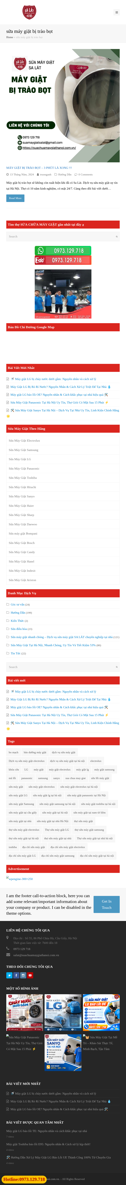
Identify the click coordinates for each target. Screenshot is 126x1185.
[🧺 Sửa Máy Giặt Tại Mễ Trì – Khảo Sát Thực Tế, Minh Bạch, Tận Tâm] (101, 1049)
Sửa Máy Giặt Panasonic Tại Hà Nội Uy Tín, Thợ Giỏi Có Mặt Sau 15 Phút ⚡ (59, 402)
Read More (15, 198)
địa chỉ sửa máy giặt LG (22, 855)
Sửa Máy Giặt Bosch (22, 543)
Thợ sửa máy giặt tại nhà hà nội (95, 838)
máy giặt (38, 769)
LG (26, 769)
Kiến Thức (17, 620)
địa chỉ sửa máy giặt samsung (57, 855)
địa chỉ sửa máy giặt (33, 847)
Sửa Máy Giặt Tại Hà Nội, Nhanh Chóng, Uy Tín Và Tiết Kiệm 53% (53, 645)
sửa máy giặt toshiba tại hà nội (98, 803)
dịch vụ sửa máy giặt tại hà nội (67, 760)
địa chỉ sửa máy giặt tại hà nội (97, 855)
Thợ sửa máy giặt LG (57, 829)
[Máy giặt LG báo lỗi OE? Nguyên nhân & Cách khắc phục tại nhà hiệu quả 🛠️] (101, 1030)
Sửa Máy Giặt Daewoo (23, 524)
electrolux (95, 760)
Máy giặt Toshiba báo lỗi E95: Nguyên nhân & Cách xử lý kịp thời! (48, 1144)
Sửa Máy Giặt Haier (21, 505)
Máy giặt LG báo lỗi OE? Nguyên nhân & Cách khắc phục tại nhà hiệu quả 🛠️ (59, 394)
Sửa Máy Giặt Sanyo (22, 496)
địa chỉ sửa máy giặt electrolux (68, 847)
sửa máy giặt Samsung (21, 803)
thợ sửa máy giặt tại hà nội (24, 838)
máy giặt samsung (104, 769)
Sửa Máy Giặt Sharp (21, 515)
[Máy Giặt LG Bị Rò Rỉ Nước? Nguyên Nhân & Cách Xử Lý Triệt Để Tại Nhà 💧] (63, 1030)
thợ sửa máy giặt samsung (89, 829)
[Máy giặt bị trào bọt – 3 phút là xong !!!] (63, 105)
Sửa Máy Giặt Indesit (22, 570)
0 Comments (86, 174)
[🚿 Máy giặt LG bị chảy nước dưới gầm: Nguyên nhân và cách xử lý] (24, 1030)
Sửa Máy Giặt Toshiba (23, 477)
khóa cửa (14, 769)
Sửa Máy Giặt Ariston (22, 580)
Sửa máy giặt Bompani (23, 533)
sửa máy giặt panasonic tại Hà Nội (86, 795)
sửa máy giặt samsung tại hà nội (57, 803)
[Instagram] (23, 975)
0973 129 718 (21, 949)
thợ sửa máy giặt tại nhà (57, 838)
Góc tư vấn (17, 604)
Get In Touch (107, 904)
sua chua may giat (75, 778)
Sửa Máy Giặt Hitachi (22, 487)
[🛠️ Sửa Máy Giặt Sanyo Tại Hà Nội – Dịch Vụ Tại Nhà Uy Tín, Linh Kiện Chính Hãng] (63, 1070)
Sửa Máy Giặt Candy (22, 552)
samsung (43, 778)
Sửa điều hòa (19, 629)
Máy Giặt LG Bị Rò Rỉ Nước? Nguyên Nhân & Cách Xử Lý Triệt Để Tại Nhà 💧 (60, 386)
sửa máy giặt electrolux (42, 786)
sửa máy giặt (16, 786)
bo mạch (13, 752)
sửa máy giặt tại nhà (20, 821)
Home (9, 37)
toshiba (13, 847)
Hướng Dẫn (64, 174)
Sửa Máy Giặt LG (20, 459)
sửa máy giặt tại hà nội (55, 812)
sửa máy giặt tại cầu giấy (23, 812)
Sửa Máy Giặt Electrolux (24, 440)
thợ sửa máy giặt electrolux (24, 829)
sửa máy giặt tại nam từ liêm (89, 812)
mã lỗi (12, 778)
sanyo (56, 778)
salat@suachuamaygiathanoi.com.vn (36, 955)
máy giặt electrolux (60, 769)
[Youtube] (30, 975)
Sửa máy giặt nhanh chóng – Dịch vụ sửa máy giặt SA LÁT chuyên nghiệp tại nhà (62, 637)
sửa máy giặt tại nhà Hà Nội (52, 821)
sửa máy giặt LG (18, 795)
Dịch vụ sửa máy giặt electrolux (27, 760)
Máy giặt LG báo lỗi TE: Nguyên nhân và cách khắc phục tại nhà (46, 1131)
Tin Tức (16, 653)
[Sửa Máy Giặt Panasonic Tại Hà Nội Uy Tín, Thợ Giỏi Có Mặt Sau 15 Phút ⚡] (24, 1049)
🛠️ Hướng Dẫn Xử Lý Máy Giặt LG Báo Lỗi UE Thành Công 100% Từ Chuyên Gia (58, 1157)
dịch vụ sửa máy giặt (63, 752)
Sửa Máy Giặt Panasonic (24, 468)
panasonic (26, 778)
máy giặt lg (82, 769)
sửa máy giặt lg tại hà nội (47, 795)
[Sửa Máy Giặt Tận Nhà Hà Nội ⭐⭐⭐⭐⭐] (29, 12)
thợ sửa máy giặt (83, 821)
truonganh (45, 174)
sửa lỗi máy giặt (100, 778)
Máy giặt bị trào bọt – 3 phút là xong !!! (39, 167)
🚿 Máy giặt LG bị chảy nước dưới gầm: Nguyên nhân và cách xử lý (53, 379)
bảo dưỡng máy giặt (35, 752)
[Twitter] (9, 975)
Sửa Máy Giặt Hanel (21, 561)
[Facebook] (16, 975)
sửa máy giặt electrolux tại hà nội (79, 786)
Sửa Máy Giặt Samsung (23, 450)
